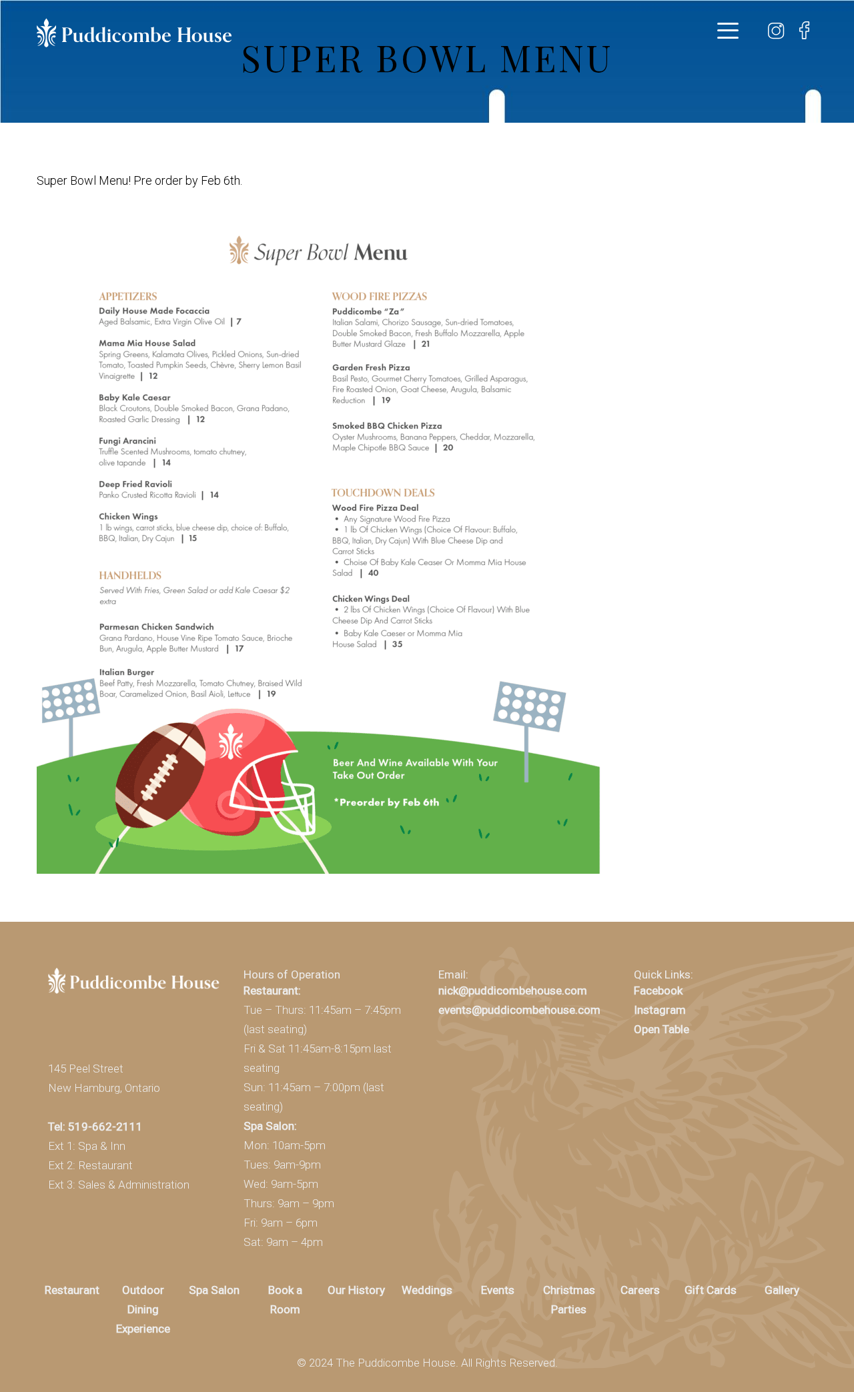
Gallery (782, 1290)
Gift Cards (711, 1290)
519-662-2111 (105, 1126)
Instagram (660, 1009)
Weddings (427, 1290)
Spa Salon (214, 1290)
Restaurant (72, 1290)
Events (497, 1290)
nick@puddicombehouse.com (512, 990)
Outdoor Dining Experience (143, 1309)
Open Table (661, 1029)
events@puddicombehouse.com (519, 1009)
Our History (356, 1290)
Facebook (658, 990)
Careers (640, 1290)
